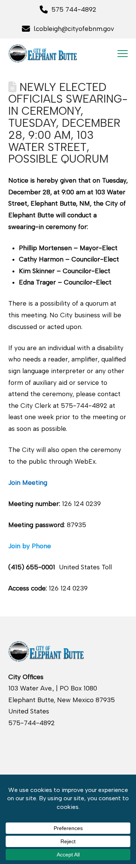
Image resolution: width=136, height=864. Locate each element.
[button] (122, 53)
